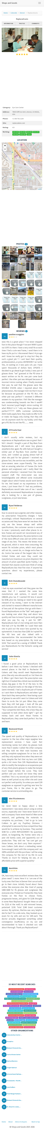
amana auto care (28, 991)
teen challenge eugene (12, 1017)
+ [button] (5, 145)
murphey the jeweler (13, 996)
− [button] (5, 149)
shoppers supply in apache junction (28, 1017)
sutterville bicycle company (16, 989)
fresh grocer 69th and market (11, 1006)
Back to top (36, 1122)
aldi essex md (32, 1003)
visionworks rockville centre (16, 1015)
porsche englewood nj (17, 991)
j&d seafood (10, 1020)
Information (8, 23)
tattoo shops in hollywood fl (29, 1022)
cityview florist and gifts (30, 1013)
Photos (22, 23)
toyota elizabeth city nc (33, 998)
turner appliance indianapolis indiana (22, 1001)
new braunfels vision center (15, 1013)
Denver (22, 13)
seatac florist (37, 1006)
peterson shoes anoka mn (16, 1027)
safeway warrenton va (30, 1010)
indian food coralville (15, 1008)
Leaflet (40, 189)
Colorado (14, 13)
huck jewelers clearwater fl (15, 1010)
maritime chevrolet (29, 1027)
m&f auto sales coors (31, 1020)
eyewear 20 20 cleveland (15, 1025)
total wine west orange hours (28, 996)
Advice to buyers (21, 1122)
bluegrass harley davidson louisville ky (15, 998)
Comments (35, 23)
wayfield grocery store (26, 1006)
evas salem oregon (20, 1020)
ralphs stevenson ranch (29, 1025)
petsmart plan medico (28, 1008)
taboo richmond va (30, 989)
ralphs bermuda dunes (14, 1022)
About (10, 1122)
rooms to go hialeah (30, 1015)
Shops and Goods (9, 3)
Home (6, 13)
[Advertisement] (22, 80)
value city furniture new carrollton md (17, 1003)
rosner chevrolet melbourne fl (14, 994)
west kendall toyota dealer (30, 994)
